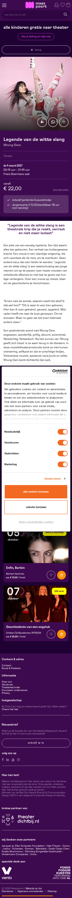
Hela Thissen (53, 846)
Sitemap (52, 891)
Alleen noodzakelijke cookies (36, 521)
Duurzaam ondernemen (15, 690)
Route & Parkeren (11, 668)
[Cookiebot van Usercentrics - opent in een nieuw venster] (52, 371)
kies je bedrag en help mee (36, 36)
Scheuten (17, 849)
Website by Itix (34, 888)
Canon (66, 846)
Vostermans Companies (15, 854)
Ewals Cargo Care (59, 849)
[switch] (63, 442)
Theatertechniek (11, 687)
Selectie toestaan (36, 507)
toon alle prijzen (61, 190)
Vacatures (7, 684)
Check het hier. (10, 709)
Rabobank (41, 849)
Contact (6, 665)
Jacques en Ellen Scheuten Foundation (23, 846)
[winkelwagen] (68, 4)
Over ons (7, 682)
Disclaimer (7, 891)
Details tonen (53, 478)
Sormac (29, 849)
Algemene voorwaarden (30, 891)
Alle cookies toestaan (36, 491)
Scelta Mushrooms (12, 851)
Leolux (6, 849)
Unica (33, 854)
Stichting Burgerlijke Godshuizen (43, 851)
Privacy (6, 693)
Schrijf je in (36, 743)
